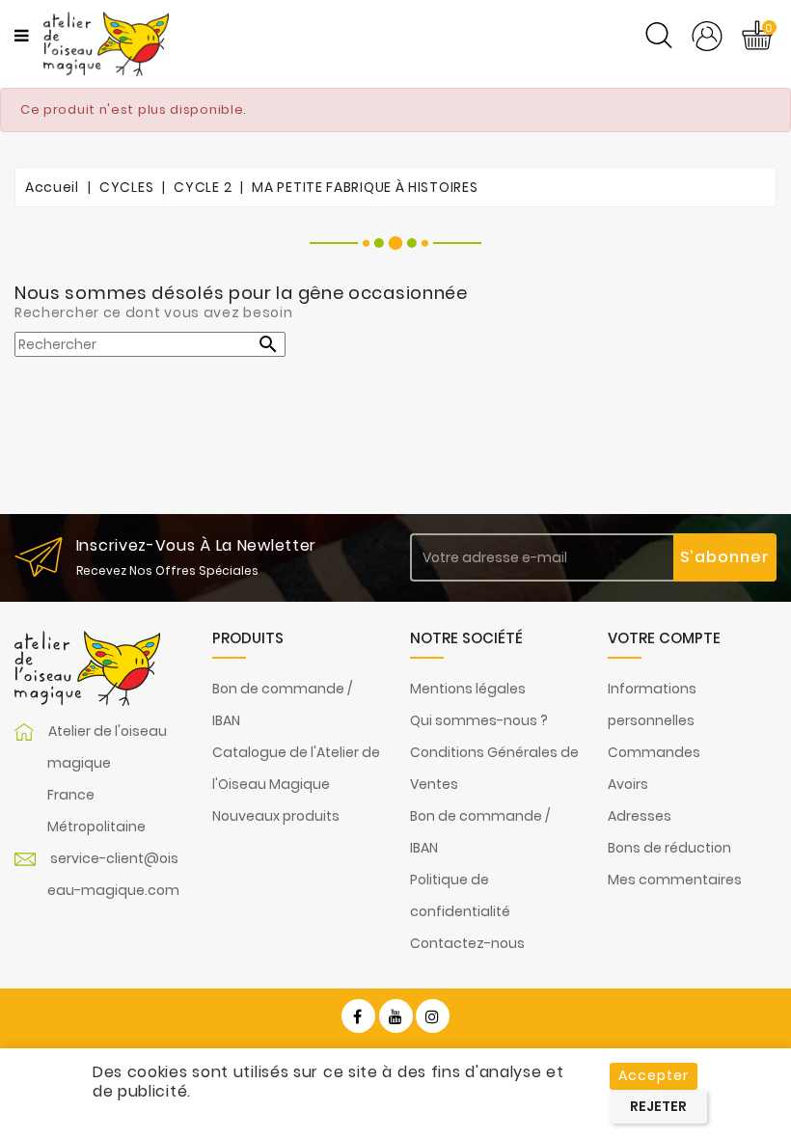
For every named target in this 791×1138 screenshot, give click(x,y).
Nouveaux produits (276, 816)
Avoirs (628, 784)
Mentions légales (468, 688)
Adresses (639, 816)
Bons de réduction (669, 847)
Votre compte (664, 638)
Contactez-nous (467, 943)
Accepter (653, 1075)
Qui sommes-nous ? (479, 720)
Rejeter (658, 1106)
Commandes (654, 752)
